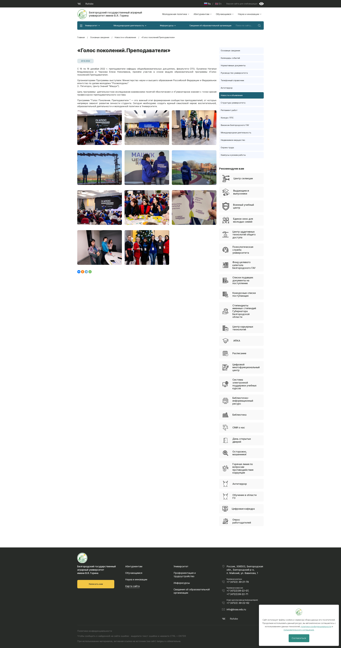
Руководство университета (234, 73)
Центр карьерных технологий (242, 328)
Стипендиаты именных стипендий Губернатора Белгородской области (244, 311)
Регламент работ (229, 110)
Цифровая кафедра (243, 508)
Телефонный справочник (232, 80)
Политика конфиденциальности (94, 631)
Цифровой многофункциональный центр (246, 367)
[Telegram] (86, 271)
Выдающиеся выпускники (241, 192)
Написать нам (96, 584)
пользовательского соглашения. (299, 630)
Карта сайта (132, 586)
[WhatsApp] (90, 271)
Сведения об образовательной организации (210, 25)
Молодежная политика (174, 14)
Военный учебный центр (243, 206)
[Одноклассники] (82, 271)
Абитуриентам (201, 14)
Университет (91, 25)
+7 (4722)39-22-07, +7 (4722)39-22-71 (238, 592)
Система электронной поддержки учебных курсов (244, 384)
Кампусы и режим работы (233, 155)
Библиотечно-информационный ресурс (242, 401)
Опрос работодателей (241, 521)
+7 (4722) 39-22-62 (238, 603)
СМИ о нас (238, 427)
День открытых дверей (241, 440)
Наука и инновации (248, 14)
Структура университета (233, 102)
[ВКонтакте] (78, 271)
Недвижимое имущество (233, 140)
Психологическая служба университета (242, 249)
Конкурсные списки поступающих (244, 294)
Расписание (239, 353)
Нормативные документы (233, 65)
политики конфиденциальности (316, 626)
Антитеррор (227, 88)
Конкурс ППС (227, 117)
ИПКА (237, 340)
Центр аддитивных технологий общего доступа (244, 234)
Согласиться (299, 638)
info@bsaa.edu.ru (236, 609)
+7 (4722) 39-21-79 (238, 581)
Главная (81, 37)
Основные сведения (99, 37)
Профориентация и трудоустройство (185, 575)
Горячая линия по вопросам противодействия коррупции (242, 468)
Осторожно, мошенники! (239, 453)
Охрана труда (227, 147)
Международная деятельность (128, 25)
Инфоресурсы (166, 25)
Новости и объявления (125, 37)
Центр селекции (243, 178)
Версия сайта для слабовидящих (241, 4)
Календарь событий (230, 58)
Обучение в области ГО (244, 496)
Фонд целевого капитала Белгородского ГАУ (244, 265)
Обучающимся (223, 14)
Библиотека (239, 414)
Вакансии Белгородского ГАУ (235, 125)
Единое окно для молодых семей (243, 220)
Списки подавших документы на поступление (242, 280)
